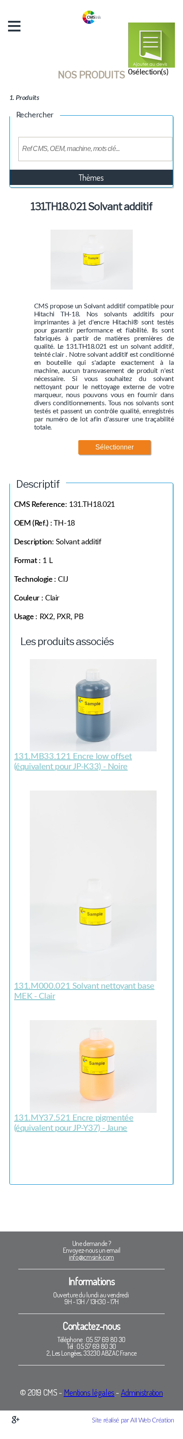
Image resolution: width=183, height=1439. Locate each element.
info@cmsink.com (91, 1257)
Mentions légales (89, 1392)
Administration (142, 1392)
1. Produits (24, 97)
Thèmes (91, 177)
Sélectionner (114, 447)
